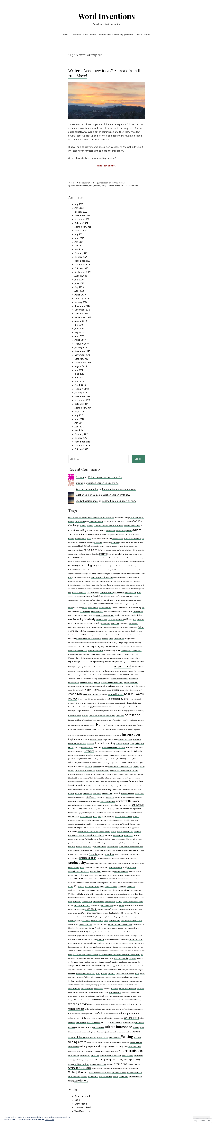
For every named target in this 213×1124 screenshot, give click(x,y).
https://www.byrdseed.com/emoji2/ (133, 720)
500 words (83, 525)
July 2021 (78, 234)
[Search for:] (98, 459)
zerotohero (81, 1080)
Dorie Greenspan (125, 647)
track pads (104, 973)
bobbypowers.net (136, 566)
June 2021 (79, 238)
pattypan (81, 839)
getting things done (105, 690)
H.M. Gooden (88, 703)
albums (135, 535)
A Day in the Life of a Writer (96, 530)
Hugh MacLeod (90, 725)
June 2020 (79, 283)
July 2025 (78, 204)
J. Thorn (132, 743)
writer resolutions (93, 1022)
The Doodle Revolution (117, 951)
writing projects (89, 1060)
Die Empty (105, 639)
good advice (75, 694)
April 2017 (79, 426)
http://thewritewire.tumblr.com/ (98, 720)
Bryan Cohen (86, 577)
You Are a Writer (93, 1076)
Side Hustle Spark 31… (87, 489)
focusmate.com (73, 682)
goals (122, 690)
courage (136, 611)
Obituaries (118, 820)
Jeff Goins (89, 751)
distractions (98, 643)
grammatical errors (103, 699)
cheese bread (72, 589)
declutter (83, 635)
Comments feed (82, 1107)
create (70, 615)
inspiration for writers (78, 739)
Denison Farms (98, 635)
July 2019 (78, 325)
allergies (115, 538)
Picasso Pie (79, 846)
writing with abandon (119, 1072)
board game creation (112, 566)
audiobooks (79, 550)
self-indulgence (96, 905)
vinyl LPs (70, 985)
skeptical (106, 917)
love (121, 782)
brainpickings (83, 574)
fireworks (101, 679)
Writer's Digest (76, 1008)
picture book (87, 846)
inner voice (117, 735)
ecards (118, 650)
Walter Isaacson (112, 985)
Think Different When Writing (91, 965)
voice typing (95, 985)
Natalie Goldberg (91, 809)
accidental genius (129, 525)
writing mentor (104, 1055)
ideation (88, 730)
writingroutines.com (98, 1064)
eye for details (81, 671)
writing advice (77, 1042)
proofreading (122, 863)
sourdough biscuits (127, 920)
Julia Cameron (127, 762)
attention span (133, 546)
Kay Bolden (88, 767)
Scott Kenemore (124, 898)
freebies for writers (116, 682)
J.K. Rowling (126, 743)
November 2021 (82, 219)
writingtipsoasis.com (134, 1064)
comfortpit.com (137, 600)
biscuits (120, 562)
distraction (90, 643)
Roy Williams (125, 890)
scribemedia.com (87, 901)
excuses (105, 667)
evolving (99, 667)
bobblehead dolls (125, 566)
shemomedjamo (133, 909)
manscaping (135, 786)
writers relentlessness (114, 1032)
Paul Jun (96, 839)
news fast (139, 813)
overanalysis (137, 831)
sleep (111, 917)
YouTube (115, 1076)
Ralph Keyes (118, 867)
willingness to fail (115, 992)
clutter (88, 600)
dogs (120, 642)
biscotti (97, 562)
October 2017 (81, 404)
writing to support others (100, 1068)
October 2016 (81, 449)
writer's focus (76, 1014)
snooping (78, 920)
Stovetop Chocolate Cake (96, 932)
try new (97, 186)
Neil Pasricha (116, 813)
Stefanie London (126, 924)
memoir (117, 793)
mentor (131, 793)
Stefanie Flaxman (114, 924)
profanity (104, 863)
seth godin (91, 909)
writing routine (81, 1064)
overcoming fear (75, 835)
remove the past (130, 875)
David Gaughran (110, 631)
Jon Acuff (120, 759)
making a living (113, 786)
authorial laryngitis (114, 550)
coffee (92, 600)
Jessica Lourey (126, 751)
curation (72, 623)
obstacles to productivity (83, 824)
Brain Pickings (92, 574)
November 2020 (82, 264)
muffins (107, 805)
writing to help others (79, 1068)
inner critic (109, 735)
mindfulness (91, 797)
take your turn (124, 939)
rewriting (100, 883)
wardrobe (121, 985)
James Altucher (87, 747)
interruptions (137, 740)
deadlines (134, 631)
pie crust (97, 846)
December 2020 (82, 260)
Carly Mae (117, 581)
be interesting (138, 558)
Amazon (138, 538)
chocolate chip (107, 589)
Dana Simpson (92, 627)
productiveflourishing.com (128, 858)
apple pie (122, 542)
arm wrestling (135, 542)
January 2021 (80, 257)
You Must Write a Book (105, 1076)
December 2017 (82, 396)
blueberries (101, 566)
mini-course (110, 797)
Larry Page (136, 767)
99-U (87, 521)
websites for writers (87, 988)
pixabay (115, 846)
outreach (120, 831)
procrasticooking (73, 858)
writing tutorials (123, 1068)
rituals (102, 886)
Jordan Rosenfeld (84, 763)
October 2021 (81, 223)
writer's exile (125, 1009)
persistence (89, 843)
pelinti (118, 839)
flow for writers (133, 679)
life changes (84, 778)
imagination (129, 730)
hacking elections (111, 703)
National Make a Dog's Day (106, 809)
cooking (137, 607)
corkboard (106, 611)
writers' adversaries (116, 1022)
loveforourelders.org (79, 785)
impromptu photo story (82, 735)
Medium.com (107, 793)
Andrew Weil (74, 542)
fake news (95, 671)
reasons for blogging (135, 871)
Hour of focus (83, 720)
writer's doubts (106, 1009)
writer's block (94, 1005)
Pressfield (84, 854)
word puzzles (79, 996)
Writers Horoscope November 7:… (105, 477)
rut (105, 894)
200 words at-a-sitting (96, 521)
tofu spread (133, 970)
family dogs (104, 671)
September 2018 (82, 362)
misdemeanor (82, 801)
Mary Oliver (137, 790)
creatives (127, 615)
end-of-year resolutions (113, 658)
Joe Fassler (138, 755)
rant (125, 867)
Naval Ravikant (72, 813)
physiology (71, 846)
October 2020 (81, 268)
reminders (121, 875)
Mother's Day (96, 805)
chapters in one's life (92, 585)
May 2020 (79, 287)
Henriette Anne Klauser (91, 711)
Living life (81, 782)
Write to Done (102, 1037)
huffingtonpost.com (74, 725)
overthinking (118, 835)
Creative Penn (119, 615)
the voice (132, 958)
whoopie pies (123, 988)
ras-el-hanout (131, 867)
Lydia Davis (95, 786)
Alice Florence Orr (80, 538)
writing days (125, 1042)
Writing (121, 183)
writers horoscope (118, 1027)
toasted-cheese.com (102, 970)
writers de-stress (98, 1027)
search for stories (110, 901)
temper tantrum (94, 947)
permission (81, 843)
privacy (117, 854)
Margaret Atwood (79, 790)
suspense (100, 939)
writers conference (84, 1027)
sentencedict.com (79, 909)
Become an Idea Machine (100, 558)
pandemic (136, 835)
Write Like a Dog (135, 1000)
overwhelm (128, 835)
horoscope (132, 715)
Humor (101, 725)
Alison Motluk (96, 538)
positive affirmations (116, 850)
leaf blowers (105, 770)
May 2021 (78, 242)
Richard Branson (123, 883)
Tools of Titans (90, 973)
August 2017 (80, 411)
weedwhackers (98, 988)
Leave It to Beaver (126, 770)
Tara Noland (76, 943)
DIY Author (109, 643)
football (103, 682)
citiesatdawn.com (130, 592)
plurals (75, 850)
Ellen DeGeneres (129, 654)
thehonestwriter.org (92, 954)
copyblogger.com (97, 611)
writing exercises (73, 1046)
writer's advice (78, 1004)
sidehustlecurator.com (75, 917)
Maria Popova (90, 790)
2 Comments (133, 186)
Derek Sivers (111, 635)
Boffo (69, 570)
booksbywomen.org (132, 570)
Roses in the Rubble (100, 890)
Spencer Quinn (137, 920)
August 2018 (80, 366)
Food (82, 682)
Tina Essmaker (91, 970)
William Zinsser (103, 992)
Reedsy (97, 875)
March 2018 (80, 385)
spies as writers (73, 924)
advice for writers (77, 534)
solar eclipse (86, 920)
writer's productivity (77, 1018)
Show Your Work (94, 913)
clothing (76, 600)
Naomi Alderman (73, 809)
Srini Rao (88, 924)
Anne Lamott (83, 542)
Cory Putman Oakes (116, 611)
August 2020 (80, 276)
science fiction (113, 898)
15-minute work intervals (106, 518)
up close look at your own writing (100, 981)
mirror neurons (73, 801)
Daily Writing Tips (82, 627)
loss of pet (96, 782)
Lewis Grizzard (138, 774)
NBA (85, 813)
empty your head (100, 658)
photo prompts (135, 843)
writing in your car (73, 1055)
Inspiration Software (96, 740)
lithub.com (108, 778)
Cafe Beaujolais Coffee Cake (90, 581)
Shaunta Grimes (123, 909)
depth (105, 635)
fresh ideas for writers (80, 186)
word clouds (131, 992)
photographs (114, 843)
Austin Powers (103, 550)
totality (98, 973)
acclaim (137, 525)
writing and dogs (92, 1042)
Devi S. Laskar (131, 635)
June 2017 (79, 419)
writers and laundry (129, 1022)
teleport (85, 947)
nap (80, 809)
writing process (138, 1055)
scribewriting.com (98, 901)
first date (107, 679)
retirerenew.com (82, 883)
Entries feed (80, 1103)
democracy (89, 635)
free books (127, 682)
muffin (102, 805)
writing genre (123, 1046)
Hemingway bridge (74, 711)
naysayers (81, 813)
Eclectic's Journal (126, 650)
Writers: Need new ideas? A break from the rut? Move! (105, 73)
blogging (92, 565)
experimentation (137, 667)
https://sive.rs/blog (115, 720)
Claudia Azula (87, 596)
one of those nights (125, 824)
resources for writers (108, 879)
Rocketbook (72, 890)
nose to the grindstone (91, 820)
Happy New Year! (94, 707)
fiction (95, 675)
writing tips (120, 1064)
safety (132, 894)
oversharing (108, 835)
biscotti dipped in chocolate (109, 562)
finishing (93, 678)
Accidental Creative (117, 525)
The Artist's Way (138, 947)
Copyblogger (85, 611)
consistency (77, 607)
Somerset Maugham (97, 920)
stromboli (127, 932)
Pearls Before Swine (107, 839)
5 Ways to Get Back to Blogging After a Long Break (83, 518)
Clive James (129, 596)
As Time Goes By (105, 546)
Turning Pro (80, 977)
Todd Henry (122, 970)
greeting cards (136, 699)
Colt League (110, 600)
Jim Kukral (81, 755)
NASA (84, 809)
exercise (111, 667)
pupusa (142, 863)
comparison (72, 604)
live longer (136, 778)
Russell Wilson (99, 894)
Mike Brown (81, 797)
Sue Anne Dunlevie (89, 936)
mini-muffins (118, 797)
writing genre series (134, 1046)
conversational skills (105, 607)
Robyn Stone (131, 886)
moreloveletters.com (127, 801)
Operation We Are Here (123, 828)
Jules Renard (116, 763)
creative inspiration (105, 615)
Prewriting (93, 854)
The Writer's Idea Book (118, 962)
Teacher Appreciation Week (118, 943)
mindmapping (101, 797)
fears (82, 675)
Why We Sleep (83, 992)
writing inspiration (130, 1051)
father (70, 675)
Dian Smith (72, 639)
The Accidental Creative (125, 947)
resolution (88, 879)
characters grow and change (124, 585)
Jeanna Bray (79, 751)
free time (134, 682)
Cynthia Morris (115, 623)
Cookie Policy (49, 1119)
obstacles (71, 824)
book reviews (121, 570)
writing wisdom (107, 1072)
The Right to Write (121, 958)
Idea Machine (138, 725)
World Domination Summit (113, 996)
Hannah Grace (83, 707)
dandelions (115, 627)
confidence (137, 604)
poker (102, 850)
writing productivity (75, 1060)
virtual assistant (79, 985)
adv (124, 530)
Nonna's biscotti (127, 816)
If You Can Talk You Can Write (103, 729)
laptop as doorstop (118, 767)
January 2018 (80, 392)
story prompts (129, 928)
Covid (141, 611)
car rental (124, 581)
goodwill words (116, 694)
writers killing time (89, 1032)
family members (114, 671)
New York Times (73, 816)
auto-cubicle (140, 550)
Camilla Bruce (103, 581)
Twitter (87, 977)
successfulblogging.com (75, 936)
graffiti (88, 699)
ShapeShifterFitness (110, 909)
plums (70, 850)
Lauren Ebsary (79, 770)
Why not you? (132, 988)
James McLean (107, 747)
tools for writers (81, 973)
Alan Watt (129, 535)
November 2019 (82, 309)
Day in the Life (119, 631)
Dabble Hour (124, 623)
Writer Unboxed (90, 1037)
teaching (130, 943)
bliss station (82, 566)
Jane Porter (71, 751)
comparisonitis (80, 604)
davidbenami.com (98, 631)
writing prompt (104, 1059)
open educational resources (107, 828)
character (102, 585)
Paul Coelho (89, 839)
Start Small (104, 924)
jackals (138, 743)
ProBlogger (123, 854)
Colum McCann (120, 600)
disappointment (129, 639)
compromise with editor (103, 604)
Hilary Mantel (77, 716)
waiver (105, 985)
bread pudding (113, 574)
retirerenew (72, 883)
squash (81, 924)
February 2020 (81, 298)
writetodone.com (115, 1037)
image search (121, 730)
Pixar (120, 846)
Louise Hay (115, 782)
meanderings (97, 793)
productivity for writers (93, 863)
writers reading (100, 1032)
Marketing (107, 790)
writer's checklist (119, 1004)
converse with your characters (122, 607)
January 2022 (80, 211)
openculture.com (92, 828)
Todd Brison (113, 970)
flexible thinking (123, 679)
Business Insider (134, 577)
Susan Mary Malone (78, 939)
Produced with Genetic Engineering (108, 858)
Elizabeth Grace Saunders (114, 654)
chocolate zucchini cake (79, 592)
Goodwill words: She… (87, 501)
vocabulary (87, 985)
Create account (82, 1096)
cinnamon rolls (119, 593)
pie (93, 846)
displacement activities (77, 643)
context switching (93, 607)
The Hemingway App (79, 954)
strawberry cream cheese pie (114, 932)
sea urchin (119, 901)
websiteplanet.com (74, 988)
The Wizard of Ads (77, 962)
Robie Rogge (122, 886)
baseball (76, 558)
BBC (82, 558)
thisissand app (110, 966)
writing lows (95, 1055)
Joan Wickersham (118, 755)
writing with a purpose (134, 1072)
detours (123, 635)
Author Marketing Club (128, 550)
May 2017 (78, 423)
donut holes (77, 647)
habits (94, 703)
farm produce (124, 671)
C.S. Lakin (78, 581)
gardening (135, 686)
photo (106, 843)
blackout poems (129, 562)
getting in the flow (90, 690)
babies (76, 554)
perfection (139, 839)
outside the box (128, 831)
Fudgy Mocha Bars (118, 686)
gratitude (128, 699)
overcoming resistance (93, 835)
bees (123, 558)
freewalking (71, 686)
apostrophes (107, 542)
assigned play (94, 546)
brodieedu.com (77, 577)
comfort (128, 600)
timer (139, 966)
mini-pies (126, 797)
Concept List (118, 604)
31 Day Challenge (135, 518)
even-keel (87, 667)
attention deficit (123, 546)
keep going (96, 767)
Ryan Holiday (111, 894)
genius (70, 690)
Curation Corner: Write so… (116, 495)
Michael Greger (139, 793)
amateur (133, 538)
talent (70, 943)
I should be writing (105, 743)
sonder (106, 920)
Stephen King (73, 928)
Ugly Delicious (105, 977)
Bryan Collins (95, 577)
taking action (135, 939)
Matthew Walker (87, 793)
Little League (117, 778)
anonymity (90, 542)
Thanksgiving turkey (106, 947)
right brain (81, 886)
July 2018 (78, 370)
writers (105, 1022)
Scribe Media (77, 901)
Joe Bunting (131, 755)
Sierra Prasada (88, 917)
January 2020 (81, 302)
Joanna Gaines (98, 755)
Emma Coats (80, 658)
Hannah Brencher (73, 707)
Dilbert (111, 639)
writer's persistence (129, 1013)
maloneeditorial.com (124, 786)
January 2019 (80, 347)
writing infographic (112, 1051)
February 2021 (81, 253)
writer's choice (134, 1004)
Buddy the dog (106, 577)
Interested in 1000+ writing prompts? (116, 35)
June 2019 (79, 328)
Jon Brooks (128, 759)
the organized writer (79, 958)
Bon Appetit (76, 570)
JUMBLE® (137, 763)
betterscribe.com (87, 562)
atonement (113, 546)
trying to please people (125, 974)
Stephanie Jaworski (138, 924)
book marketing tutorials (108, 570)
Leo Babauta (79, 774)
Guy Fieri (80, 703)
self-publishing (107, 905)
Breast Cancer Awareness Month (129, 574)
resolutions (96, 879)
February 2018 (81, 389)
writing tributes (113, 1068)
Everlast (94, 667)
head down (104, 707)
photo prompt (124, 843)
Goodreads (103, 694)
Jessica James (117, 751)
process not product (133, 854)
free (108, 682)
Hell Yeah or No (113, 707)
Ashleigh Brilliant (83, 546)
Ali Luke (89, 538)
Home (66, 35)
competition (90, 604)
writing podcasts (127, 1055)
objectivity (126, 820)
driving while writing (74, 650)
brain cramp (75, 574)
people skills (124, 839)
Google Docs (82, 699)
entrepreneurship (97, 662)
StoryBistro (121, 928)
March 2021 (80, 249)
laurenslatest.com (89, 770)
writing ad (137, 1037)
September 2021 (82, 226)
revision (93, 883)
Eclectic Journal (137, 650)
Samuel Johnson (80, 898)
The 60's (115, 947)
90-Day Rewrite (80, 521)
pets (95, 843)
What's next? (114, 988)
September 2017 (82, 407)
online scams (136, 824)
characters (110, 585)
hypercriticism (112, 725)
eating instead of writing (95, 650)
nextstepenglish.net (86, 816)
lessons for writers (112, 774)
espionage (80, 667)
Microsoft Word (73, 797)
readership (118, 871)
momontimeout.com (93, 801)
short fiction (82, 913)
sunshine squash (119, 936)
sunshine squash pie (131, 936)
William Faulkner (93, 992)
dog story (127, 643)
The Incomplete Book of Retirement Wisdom (113, 954)
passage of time (73, 839)
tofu (127, 970)
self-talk (115, 905)
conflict (70, 607)
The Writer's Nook (104, 962)
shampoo (100, 909)
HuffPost (83, 725)
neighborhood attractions (95, 813)
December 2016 (82, 441)
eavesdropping (109, 651)
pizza (124, 846)
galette (127, 686)
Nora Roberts (78, 820)
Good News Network (91, 694)
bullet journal (117, 577)
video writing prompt (135, 981)
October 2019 (81, 313)
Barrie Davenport (134, 554)
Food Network (88, 682)
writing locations (107, 186)
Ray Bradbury (95, 871)
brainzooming (102, 574)
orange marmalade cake (85, 831)
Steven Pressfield (96, 928)
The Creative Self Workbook (100, 951)
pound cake (127, 850)
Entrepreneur (85, 662)
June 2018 (79, 373)
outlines (107, 831)
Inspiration (103, 183)
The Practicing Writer (107, 958)
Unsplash (87, 981)
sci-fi (106, 898)
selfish (121, 905)
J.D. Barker (119, 743)
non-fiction (118, 816)
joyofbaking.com (107, 763)
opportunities (136, 828)
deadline (127, 631)
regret (109, 875)
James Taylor (129, 747)
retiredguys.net (123, 879)
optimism (72, 831)
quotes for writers (101, 867)
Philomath (101, 843)
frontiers (101, 686)
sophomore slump (114, 920)
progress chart (112, 863)
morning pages (85, 805)
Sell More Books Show (131, 905)
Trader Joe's (111, 973)
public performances (132, 863)
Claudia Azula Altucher (102, 596)
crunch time (140, 619)
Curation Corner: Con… (87, 495)
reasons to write (73, 875)
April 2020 (79, 291)
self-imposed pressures (82, 905)
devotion (138, 635)
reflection (103, 875)
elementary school (98, 654)
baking (103, 553)
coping (77, 611)
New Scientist (131, 813)
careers (111, 581)
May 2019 (79, 332)
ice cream (129, 725)
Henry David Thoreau (106, 711)
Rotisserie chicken (114, 890)
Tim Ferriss (76, 970)
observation (134, 820)
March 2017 (80, 430)
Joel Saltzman (85, 759)
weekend (107, 988)
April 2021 (79, 245)
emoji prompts (90, 658)
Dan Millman (133, 627)
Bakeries (95, 554)
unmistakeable (79, 981)
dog (115, 642)
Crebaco (80, 477)
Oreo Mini (101, 831)
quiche (82, 867)
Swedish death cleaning (112, 939)
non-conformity (108, 816)
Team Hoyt (137, 943)
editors (87, 654)
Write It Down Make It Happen (118, 1000)
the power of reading (93, 958)
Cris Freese (111, 619)
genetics (142, 686)
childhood (81, 589)
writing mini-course (115, 1055)
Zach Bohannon (123, 1076)
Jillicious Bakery (73, 755)
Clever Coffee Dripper (118, 596)
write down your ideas (84, 1000)
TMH (72, 183)
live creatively (126, 778)
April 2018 (79, 381)
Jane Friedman (138, 747)
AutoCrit (70, 554)
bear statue (87, 558)
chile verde (88, 589)
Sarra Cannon (100, 898)
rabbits (111, 867)
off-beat (95, 824)
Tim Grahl (83, 970)
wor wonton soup (126, 996)
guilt (75, 703)
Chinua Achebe (97, 589)
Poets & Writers (94, 850)
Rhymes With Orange (110, 883)
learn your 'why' (115, 770)
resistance (78, 878)
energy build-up (135, 658)
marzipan (71, 793)
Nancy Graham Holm (125, 805)
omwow (79, 483)
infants (92, 735)
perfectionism (72, 843)
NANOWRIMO (138, 805)
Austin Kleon (90, 549)
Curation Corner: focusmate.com (119, 489)
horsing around (73, 720)
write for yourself (99, 1000)
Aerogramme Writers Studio (115, 535)
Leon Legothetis (101, 774)
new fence (123, 813)
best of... (77, 562)
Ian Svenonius (121, 725)
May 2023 (79, 208)
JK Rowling (89, 755)
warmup (127, 985)
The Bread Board (74, 951)
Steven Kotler (84, 928)
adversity (129, 530)
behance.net (129, 558)
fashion (131, 671)
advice (137, 530)
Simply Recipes (98, 917)
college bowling (101, 600)
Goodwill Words (143, 35)
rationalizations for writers (78, 871)
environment (109, 662)
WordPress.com (82, 1111)
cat (128, 581)
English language (74, 662)
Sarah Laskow (90, 898)
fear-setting (76, 675)
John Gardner (112, 759)
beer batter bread (115, 558)
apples (128, 542)
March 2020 (80, 294)
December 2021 (82, 215)
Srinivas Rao (96, 924)
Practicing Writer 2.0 (74, 854)
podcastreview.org (83, 850)
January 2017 (80, 438)
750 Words (90, 525)
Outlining (113, 831)
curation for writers (84, 624)
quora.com (88, 867)
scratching (133, 898)
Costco (125, 611)
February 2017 (81, 434)
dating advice (74, 631)
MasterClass (78, 793)
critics (134, 619)
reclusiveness (89, 875)
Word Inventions (106, 16)
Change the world (79, 585)
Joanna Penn (108, 755)
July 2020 (79, 279)
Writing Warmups (78, 1072)
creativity (90, 619)
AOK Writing (98, 542)
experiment (122, 666)
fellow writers (88, 675)
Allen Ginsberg (107, 538)
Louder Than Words (106, 782)
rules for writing (89, 894)
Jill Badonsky (136, 751)
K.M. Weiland (79, 766)
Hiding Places (135, 711)
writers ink (136, 1027)
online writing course (77, 828)
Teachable (100, 943)
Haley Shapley (121, 703)
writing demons (136, 1042)
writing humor (100, 1051)
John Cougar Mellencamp (99, 759)
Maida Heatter (103, 786)
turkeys (74, 977)
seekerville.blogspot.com (131, 901)
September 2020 (82, 272)
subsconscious (134, 932)
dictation (79, 639)
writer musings (81, 1022)
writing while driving (95, 1072)
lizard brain (88, 782)
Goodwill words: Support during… (119, 501)
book (82, 570)
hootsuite (102, 716)
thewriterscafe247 (131, 962)
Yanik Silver (83, 1076)
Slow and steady (130, 917)
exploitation (72, 671)
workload (100, 996)
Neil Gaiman (107, 813)
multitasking (114, 805)
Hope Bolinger (110, 716)
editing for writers (79, 654)
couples (129, 611)
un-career (113, 977)
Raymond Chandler (108, 871)
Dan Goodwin (124, 627)
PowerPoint (135, 850)
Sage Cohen (139, 894)
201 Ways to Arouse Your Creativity (118, 521)
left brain (135, 770)
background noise (85, 554)
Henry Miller (117, 711)
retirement (137, 879)
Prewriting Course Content (84, 35)
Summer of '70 (100, 936)
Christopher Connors (106, 592)
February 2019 (81, 343)
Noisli (99, 816)
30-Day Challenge (122, 517)
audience (71, 550)
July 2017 (78, 415)
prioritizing (109, 854)
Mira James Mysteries (135, 797)
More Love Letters (107, 801)
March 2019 (80, 340)
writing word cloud (74, 1076)
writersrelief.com (127, 1032)
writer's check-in (106, 1005)
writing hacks (81, 1051)
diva (104, 643)
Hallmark (130, 703)
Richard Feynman (133, 883)
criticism (128, 619)
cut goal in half (105, 623)
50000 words (101, 525)
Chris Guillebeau (93, 593)
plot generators (138, 846)
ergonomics (126, 662)
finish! (125, 675)
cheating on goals (138, 585)
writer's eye (134, 1009)
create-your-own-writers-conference (84, 615)
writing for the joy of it (109, 1047)
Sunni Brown (110, 936)
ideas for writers (78, 730)
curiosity (97, 623)
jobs (125, 755)
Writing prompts (123, 1059)
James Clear (97, 747)
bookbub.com (96, 570)
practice (141, 850)
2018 (95, 525)
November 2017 (82, 400)
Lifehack (90, 778)
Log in (77, 1100)
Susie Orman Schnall (90, 939)
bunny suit (125, 577)
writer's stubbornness (116, 1018)
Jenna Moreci (99, 751)
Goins (126, 690)
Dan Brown (108, 627)
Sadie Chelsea (125, 894)
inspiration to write (110, 740)
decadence (75, 635)
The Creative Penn (85, 951)
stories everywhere (110, 928)
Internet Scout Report (125, 740)
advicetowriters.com (96, 534)
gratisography (116, 698)
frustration (108, 686)
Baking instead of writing (117, 554)
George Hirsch (77, 690)
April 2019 (79, 336)
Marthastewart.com (127, 790)
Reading (125, 871)
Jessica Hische (107, 751)
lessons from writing (126, 774)
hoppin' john (120, 716)
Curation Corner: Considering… (102, 483)
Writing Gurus (72, 1051)
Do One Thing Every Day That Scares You (100, 646)
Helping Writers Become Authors (129, 707)
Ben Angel (71, 562)
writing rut (119, 186)
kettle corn (104, 767)
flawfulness (114, 679)
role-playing (82, 890)
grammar (93, 699)
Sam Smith (71, 898)
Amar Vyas (127, 538)
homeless (85, 716)
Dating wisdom (87, 631)
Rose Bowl (89, 890)
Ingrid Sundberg (100, 735)
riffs (75, 886)
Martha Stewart (116, 790)
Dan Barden (101, 627)
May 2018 (79, 377)
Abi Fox (108, 525)
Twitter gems (95, 977)
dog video (134, 643)
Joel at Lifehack (73, 759)
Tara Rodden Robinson (88, 943)
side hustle (104, 913)
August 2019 (80, 321)
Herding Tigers (126, 711)
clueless (82, 600)
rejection (114, 875)
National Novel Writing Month (128, 809)
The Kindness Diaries (133, 954)
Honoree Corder (94, 716)
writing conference (115, 1042)
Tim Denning (119, 966)
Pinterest (103, 846)
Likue (103, 778)
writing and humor (103, 1042)
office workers (102, 824)
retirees (131, 879)
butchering (71, 581)
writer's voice (131, 1017)
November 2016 (82, 445)
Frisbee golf (94, 686)
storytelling (82, 931)
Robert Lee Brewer (111, 886)
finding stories (103, 675)
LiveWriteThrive (73, 782)
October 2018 (81, 358)
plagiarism (129, 846)
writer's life (97, 1013)
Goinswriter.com (133, 690)
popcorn (107, 850)
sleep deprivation (119, 917)
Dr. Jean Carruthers (136, 647)
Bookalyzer (87, 570)
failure (88, 671)
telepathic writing (76, 947)
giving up (115, 690)
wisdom (124, 992)
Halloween (137, 703)
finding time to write (115, 675)
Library (77, 778)
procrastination (87, 857)
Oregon (95, 831)
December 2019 (82, 306)
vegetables (124, 981)
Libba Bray (71, 778)
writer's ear (115, 1009)
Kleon (110, 767)
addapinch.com (110, 530)
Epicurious (118, 662)
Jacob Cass (77, 747)
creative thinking (136, 615)
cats (131, 581)
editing (70, 654)
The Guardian (129, 951)
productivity (113, 183)
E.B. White (84, 650)
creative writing (75, 619)
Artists (74, 546)
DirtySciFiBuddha (119, 639)
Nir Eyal (95, 816)
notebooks (110, 820)
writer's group (85, 1014)
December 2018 (82, 351)
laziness (98, 770)
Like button (97, 778)
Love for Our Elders (133, 781)
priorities (101, 854)
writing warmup (133, 1068)
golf (140, 690)
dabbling (132, 623)
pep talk (132, 839)
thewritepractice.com (91, 962)
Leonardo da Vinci (89, 774)
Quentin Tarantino (73, 867)
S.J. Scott (118, 894)
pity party (110, 846)
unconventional (123, 977)
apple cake (115, 542)
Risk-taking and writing (92, 886)
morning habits (73, 805)
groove (70, 703)
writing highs (90, 1051)
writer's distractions (93, 1009)
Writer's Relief (91, 1018)
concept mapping (128, 604)
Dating (141, 627)
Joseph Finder (96, 763)
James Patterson (118, 747)
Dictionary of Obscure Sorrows (91, 639)
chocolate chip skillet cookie (121, 589)
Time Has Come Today (130, 966)
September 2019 (82, 317)
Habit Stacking (101, 703)
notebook (103, 820)
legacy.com (71, 774)
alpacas (120, 538)
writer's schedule (102, 1018)
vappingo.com (116, 981)
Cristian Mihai (119, 619)
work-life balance (89, 996)
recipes (81, 875)
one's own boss (112, 824)
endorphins (125, 658)
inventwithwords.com (77, 743)
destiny (118, 635)
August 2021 (80, 230)
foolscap (97, 682)
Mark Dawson (100, 790)
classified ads (78, 596)
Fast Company (139, 671)
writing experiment (89, 1046)
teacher (107, 943)
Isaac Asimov (90, 743)
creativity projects (101, 619)
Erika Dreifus (135, 662)
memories (124, 793)
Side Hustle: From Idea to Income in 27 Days (124, 913)
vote (101, 985)
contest (84, 607)
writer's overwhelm (112, 1014)
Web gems (133, 985)
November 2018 (82, 355)
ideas (91, 186)
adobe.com (119, 530)
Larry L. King (128, 767)
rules (131, 890)
